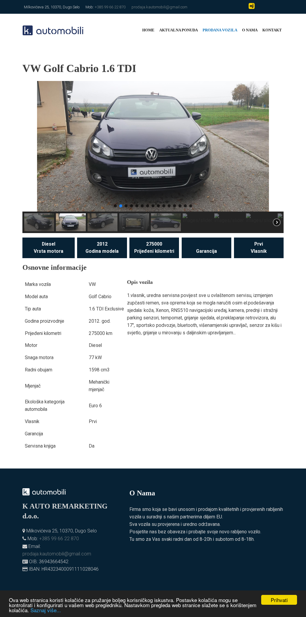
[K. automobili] (53, 30)
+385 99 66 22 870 (110, 7)
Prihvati (279, 600)
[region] (153, 157)
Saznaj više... (45, 610)
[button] (31, 146)
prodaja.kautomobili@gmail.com (159, 7)
